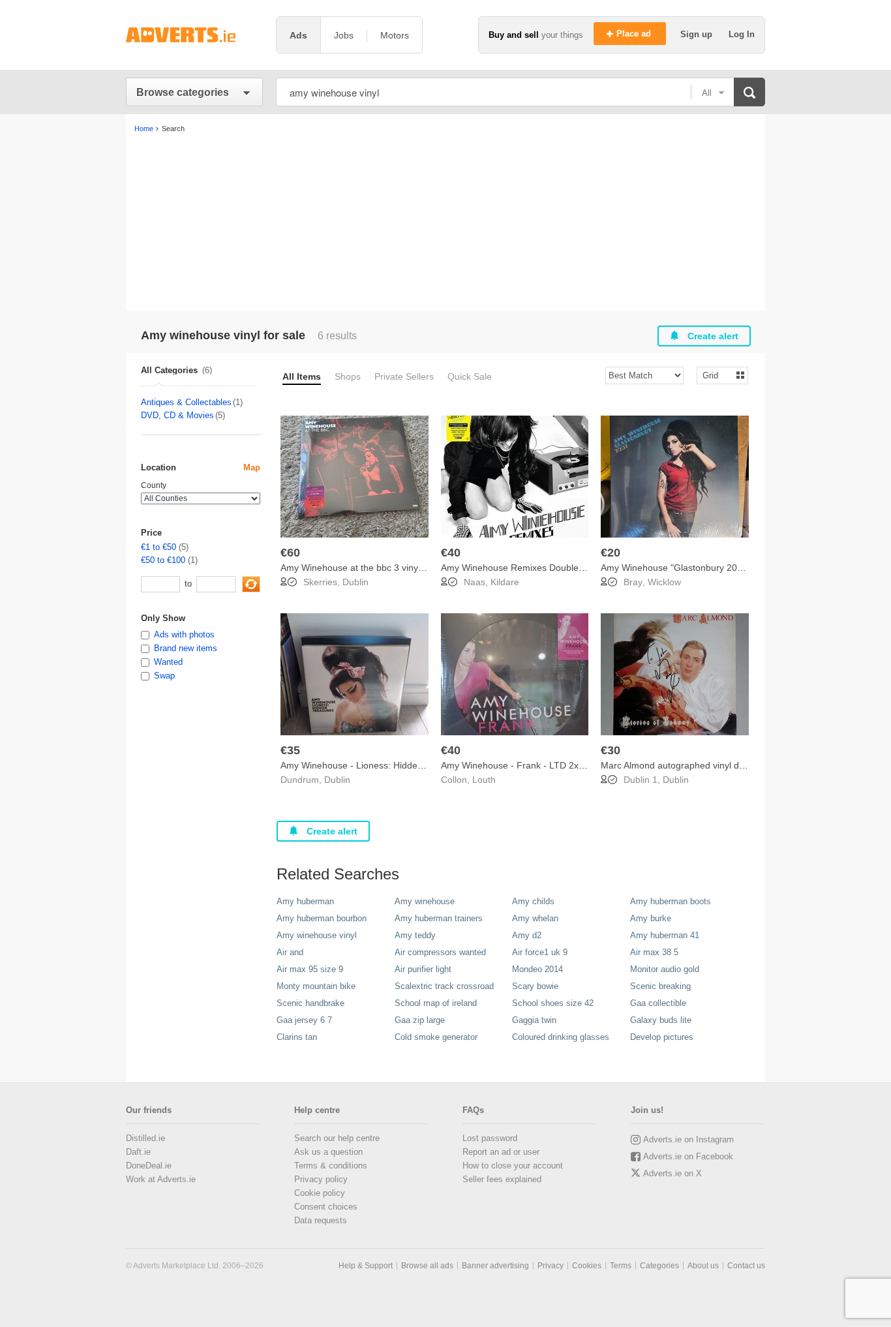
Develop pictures (661, 1037)
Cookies (586, 1265)
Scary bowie (535, 986)
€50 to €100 (163, 560)
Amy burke (650, 918)
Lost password (489, 1138)
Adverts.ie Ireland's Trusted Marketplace (194, 35)
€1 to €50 (158, 547)
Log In (742, 34)
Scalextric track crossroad (444, 986)
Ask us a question (328, 1152)
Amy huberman (305, 901)
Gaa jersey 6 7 (304, 1020)
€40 (451, 552)
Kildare (505, 582)
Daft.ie (138, 1152)
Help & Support (366, 1265)
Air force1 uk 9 (539, 952)
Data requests (320, 1220)
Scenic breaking (660, 986)
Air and (290, 952)
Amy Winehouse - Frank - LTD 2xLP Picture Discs (543, 765)
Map (251, 467)
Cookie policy (319, 1193)
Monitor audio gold (664, 969)
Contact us (746, 1265)
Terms (620, 1265)
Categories (659, 1265)
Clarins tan (297, 1037)
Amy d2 (526, 935)
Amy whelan (535, 918)
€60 (290, 552)
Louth (484, 779)
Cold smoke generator (436, 1037)
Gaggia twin (534, 1020)
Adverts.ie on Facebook (688, 1156)
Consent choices (325, 1207)
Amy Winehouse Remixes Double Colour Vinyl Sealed (551, 567)
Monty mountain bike (316, 986)
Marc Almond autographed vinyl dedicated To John (705, 765)
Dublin (355, 582)
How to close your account (512, 1165)
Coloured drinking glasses (560, 1037)
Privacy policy (321, 1179)
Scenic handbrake (310, 1003)
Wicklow (664, 582)
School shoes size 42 (553, 1003)
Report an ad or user (500, 1152)
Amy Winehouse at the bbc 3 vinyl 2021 (362, 567)
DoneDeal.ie (149, 1165)
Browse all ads (427, 1265)
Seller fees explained (501, 1179)
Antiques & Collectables (186, 402)
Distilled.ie (145, 1138)
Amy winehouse (425, 901)
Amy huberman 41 (664, 935)
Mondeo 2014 (537, 969)
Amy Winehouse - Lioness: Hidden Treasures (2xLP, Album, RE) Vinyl (423, 765)
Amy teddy (415, 935)
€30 (610, 750)
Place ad (635, 33)
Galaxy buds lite (660, 1020)
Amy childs (533, 901)
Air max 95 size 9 (310, 969)
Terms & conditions (330, 1165)
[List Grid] (717, 375)
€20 (610, 552)
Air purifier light (423, 969)
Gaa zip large (420, 1020)
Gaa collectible (658, 1003)
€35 (290, 750)
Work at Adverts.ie (161, 1179)
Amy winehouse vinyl (317, 935)
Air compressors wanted (440, 952)
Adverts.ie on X (672, 1173)
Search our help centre (337, 1138)
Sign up (697, 34)
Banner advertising (495, 1265)
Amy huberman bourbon (322, 918)
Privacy (550, 1265)
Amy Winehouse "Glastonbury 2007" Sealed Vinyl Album (716, 567)
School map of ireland (436, 1003)
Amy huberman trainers (439, 918)
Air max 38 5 (654, 952)
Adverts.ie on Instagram (688, 1139)
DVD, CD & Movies (177, 415)
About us (703, 1265)
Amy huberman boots (670, 901)
